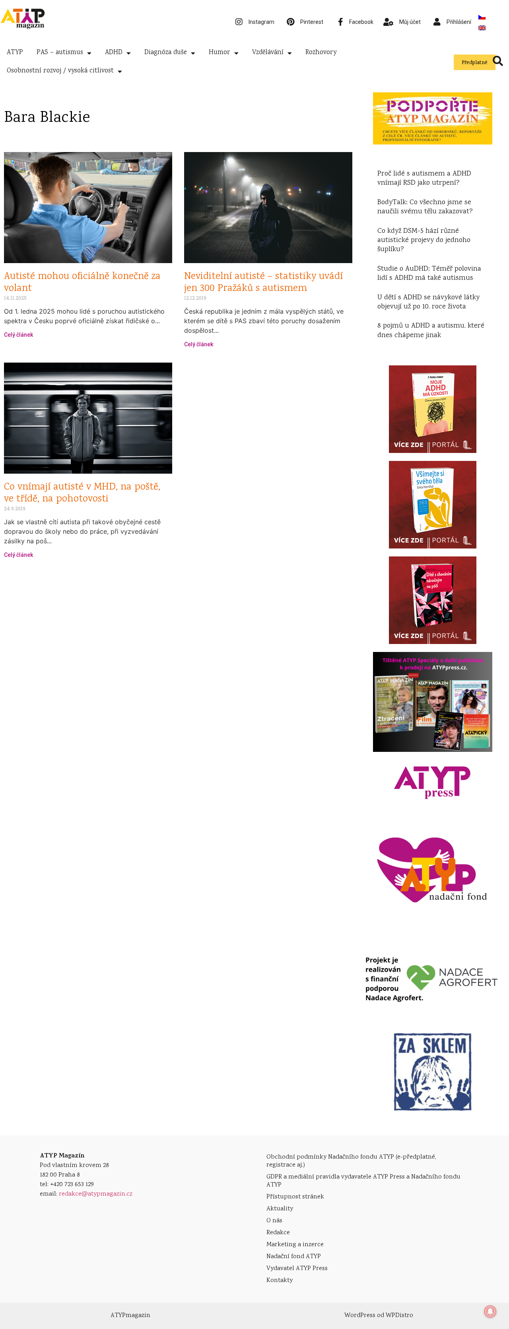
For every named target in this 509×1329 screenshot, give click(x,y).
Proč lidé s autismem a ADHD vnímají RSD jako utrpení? (424, 178)
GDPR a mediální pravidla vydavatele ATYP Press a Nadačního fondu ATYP (363, 1181)
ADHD (113, 53)
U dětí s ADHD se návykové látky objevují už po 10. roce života (428, 302)
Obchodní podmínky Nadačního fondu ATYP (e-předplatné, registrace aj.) (351, 1161)
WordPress (359, 1315)
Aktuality (279, 1209)
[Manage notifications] (490, 1311)
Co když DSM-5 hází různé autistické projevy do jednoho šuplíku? (423, 240)
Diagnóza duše (165, 53)
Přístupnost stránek (295, 1197)
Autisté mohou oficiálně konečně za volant (82, 282)
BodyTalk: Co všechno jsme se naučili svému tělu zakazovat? (425, 207)
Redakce (278, 1232)
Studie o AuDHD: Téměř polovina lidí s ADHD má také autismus (429, 273)
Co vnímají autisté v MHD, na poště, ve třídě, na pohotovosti (82, 493)
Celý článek (18, 335)
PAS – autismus (60, 53)
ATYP (15, 53)
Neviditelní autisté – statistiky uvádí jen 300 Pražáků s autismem (263, 282)
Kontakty (279, 1280)
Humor (219, 53)
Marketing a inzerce (295, 1244)
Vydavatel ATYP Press (297, 1268)
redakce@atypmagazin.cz (95, 1194)
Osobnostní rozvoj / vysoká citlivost (60, 71)
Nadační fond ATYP (293, 1256)
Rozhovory (320, 53)
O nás (274, 1221)
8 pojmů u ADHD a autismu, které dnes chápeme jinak (430, 330)
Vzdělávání (268, 53)
